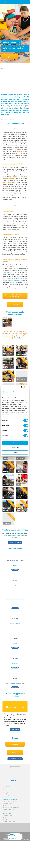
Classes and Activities (9, 801)
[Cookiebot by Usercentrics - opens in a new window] (21, 387)
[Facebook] (8, 827)
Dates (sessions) (7, 803)
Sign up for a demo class (9, 793)
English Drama (19, 278)
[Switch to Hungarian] (12, 838)
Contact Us (15, 744)
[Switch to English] (11, 835)
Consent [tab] (5, 392)
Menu (6, 2)
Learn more (15, 569)
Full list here (18, 338)
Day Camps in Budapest (9, 799)
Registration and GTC (8, 809)
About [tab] (24, 392)
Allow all (15, 443)
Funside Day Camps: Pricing (11, 807)
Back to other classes (7, 119)
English (22, 270)
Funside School (7, 787)
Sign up (9, 57)
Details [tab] (15, 392)
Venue (4, 805)
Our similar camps (15, 759)
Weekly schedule (15, 542)
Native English (7, 272)
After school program (8, 789)
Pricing (4, 819)
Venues (4, 791)
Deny (15, 452)
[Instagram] (21, 827)
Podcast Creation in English (11, 280)
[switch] (25, 425)
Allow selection (15, 447)
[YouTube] (15, 827)
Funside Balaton (7, 813)
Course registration (8, 795)
